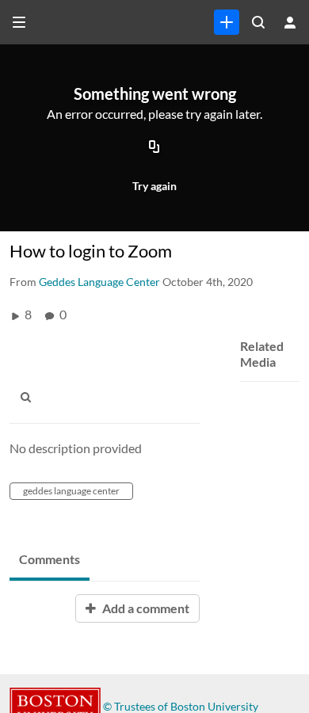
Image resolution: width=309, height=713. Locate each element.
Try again (154, 186)
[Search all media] (258, 22)
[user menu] (290, 22)
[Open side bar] (19, 22)
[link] (226, 22)
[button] (30, 397)
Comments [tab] (49, 558)
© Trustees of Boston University (180, 706)
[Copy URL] (154, 148)
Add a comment (144, 608)
